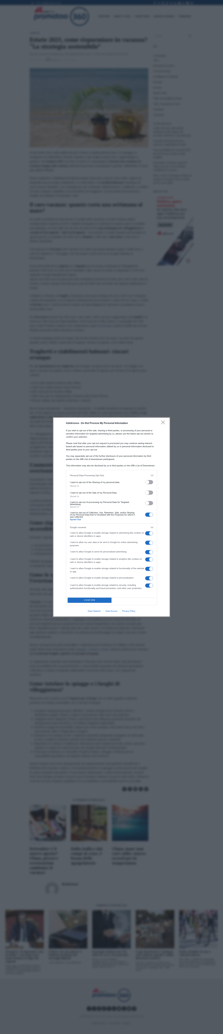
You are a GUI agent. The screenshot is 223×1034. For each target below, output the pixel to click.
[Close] (164, 423)
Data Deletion (94, 611)
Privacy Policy (128, 611)
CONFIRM (89, 600)
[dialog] (111, 517)
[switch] (149, 482)
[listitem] (111, 475)
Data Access (111, 611)
